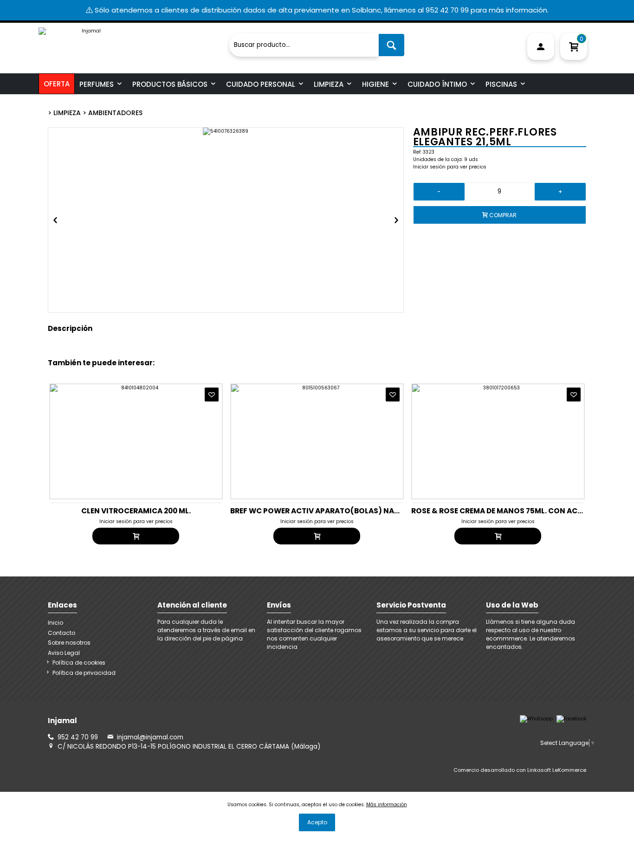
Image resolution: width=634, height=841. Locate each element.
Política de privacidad (84, 673)
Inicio (55, 623)
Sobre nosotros (69, 643)
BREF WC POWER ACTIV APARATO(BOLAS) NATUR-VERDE (332, 511)
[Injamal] (131, 41)
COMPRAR (502, 215)
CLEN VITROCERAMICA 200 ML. (136, 511)
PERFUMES (96, 84)
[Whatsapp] (536, 718)
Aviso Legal (64, 653)
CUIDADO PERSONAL (260, 84)
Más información (386, 804)
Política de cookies (78, 662)
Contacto (61, 633)
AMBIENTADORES (115, 112)
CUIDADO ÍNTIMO (437, 84)
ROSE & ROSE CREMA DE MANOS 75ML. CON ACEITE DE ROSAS (519, 511)
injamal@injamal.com (150, 737)
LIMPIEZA (328, 84)
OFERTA (57, 84)
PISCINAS (501, 84)
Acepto (317, 822)
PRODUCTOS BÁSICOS (169, 84)
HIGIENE (375, 84)
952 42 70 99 (78, 737)
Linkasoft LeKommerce (556, 770)
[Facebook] (571, 718)
